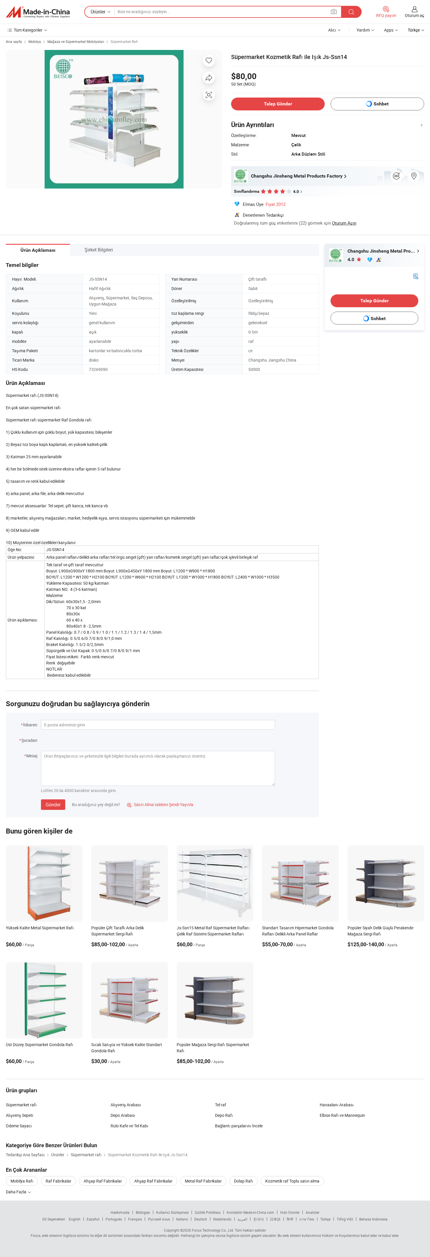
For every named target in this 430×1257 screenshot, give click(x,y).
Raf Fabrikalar (58, 1181)
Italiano (182, 1219)
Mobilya (34, 41)
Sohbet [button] (381, 104)
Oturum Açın (344, 223)
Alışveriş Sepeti (19, 1115)
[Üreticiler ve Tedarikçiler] (38, 12)
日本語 (275, 1219)
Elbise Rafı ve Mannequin (342, 1115)
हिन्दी (290, 1219)
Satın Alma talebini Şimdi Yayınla (160, 804)
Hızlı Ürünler (290, 1212)
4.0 (351, 259)
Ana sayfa (14, 41)
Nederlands (222, 1219)
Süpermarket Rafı (124, 41)
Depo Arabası (123, 1115)
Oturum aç (414, 15)
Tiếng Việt (345, 1219)
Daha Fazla (16, 1192)
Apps (388, 30)
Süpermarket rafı (21, 1104)
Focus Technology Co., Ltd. (213, 1230)
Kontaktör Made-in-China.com (250, 1212)
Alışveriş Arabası (126, 1104)
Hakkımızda (120, 1212)
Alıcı (332, 30)
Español (93, 1219)
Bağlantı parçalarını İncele (239, 1125)
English (74, 1219)
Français (135, 1219)
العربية (242, 1219)
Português (114, 1219)
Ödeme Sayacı (19, 1125)
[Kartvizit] (415, 276)
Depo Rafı (224, 1115)
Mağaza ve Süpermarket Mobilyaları (75, 41)
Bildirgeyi (143, 1212)
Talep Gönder (278, 104)
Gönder (53, 804)
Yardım (363, 30)
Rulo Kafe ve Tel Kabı (129, 1125)
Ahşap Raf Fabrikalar (103, 1181)
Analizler (312, 1212)
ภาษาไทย (306, 1219)
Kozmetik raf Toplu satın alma (292, 1181)
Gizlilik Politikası (208, 1212)
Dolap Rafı (243, 1181)
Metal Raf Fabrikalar (203, 1181)
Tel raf (220, 1104)
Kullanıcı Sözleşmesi (172, 1212)
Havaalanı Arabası (337, 1104)
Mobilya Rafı (22, 1181)
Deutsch (200, 1219)
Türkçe (325, 1219)
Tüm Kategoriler (28, 30)
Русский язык (159, 1219)
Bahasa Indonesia (373, 1219)
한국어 (258, 1219)
